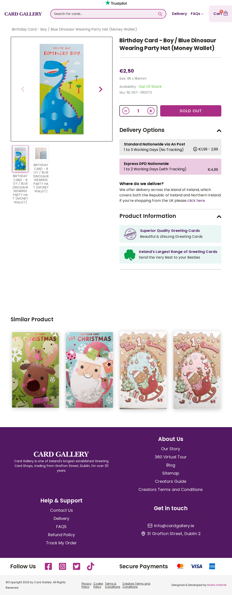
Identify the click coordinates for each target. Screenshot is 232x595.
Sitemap (170, 473)
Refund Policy (61, 535)
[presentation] (22, 89)
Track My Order (61, 543)
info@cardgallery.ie (174, 525)
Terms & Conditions (112, 585)
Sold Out (191, 111)
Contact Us (61, 510)
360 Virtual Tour (171, 457)
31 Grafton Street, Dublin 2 (174, 533)
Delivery (179, 13)
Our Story (170, 449)
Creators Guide (170, 481)
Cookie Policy (98, 585)
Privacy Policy (87, 585)
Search (160, 14)
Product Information (147, 216)
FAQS (61, 526)
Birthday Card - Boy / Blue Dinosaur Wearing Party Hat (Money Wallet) (167, 44)
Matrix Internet (216, 585)
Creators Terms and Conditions (170, 489)
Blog (170, 465)
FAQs (195, 13)
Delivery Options (141, 130)
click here (196, 200)
